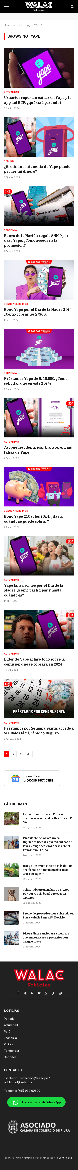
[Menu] (6, 6)
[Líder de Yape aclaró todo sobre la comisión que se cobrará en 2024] (39, 629)
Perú (7, 1031)
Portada (9, 1018)
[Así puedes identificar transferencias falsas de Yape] (39, 418)
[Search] (72, 6)
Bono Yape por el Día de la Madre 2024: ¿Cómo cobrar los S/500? (38, 312)
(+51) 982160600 (29, 1090)
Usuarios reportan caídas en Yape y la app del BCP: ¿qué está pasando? (37, 100)
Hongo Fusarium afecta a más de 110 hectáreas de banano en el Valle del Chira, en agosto (47, 870)
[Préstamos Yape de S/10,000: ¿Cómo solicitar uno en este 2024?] (39, 349)
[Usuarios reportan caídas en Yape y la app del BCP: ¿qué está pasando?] (39, 68)
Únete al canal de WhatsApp (41, 1102)
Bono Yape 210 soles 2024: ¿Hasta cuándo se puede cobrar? (33, 518)
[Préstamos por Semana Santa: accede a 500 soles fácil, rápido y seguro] (39, 698)
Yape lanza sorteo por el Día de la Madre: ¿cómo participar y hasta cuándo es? (33, 590)
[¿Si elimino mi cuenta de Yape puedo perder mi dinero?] (39, 137)
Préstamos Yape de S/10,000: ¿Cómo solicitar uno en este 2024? (35, 381)
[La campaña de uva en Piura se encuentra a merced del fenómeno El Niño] (11, 818)
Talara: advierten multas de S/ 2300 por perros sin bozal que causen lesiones (46, 893)
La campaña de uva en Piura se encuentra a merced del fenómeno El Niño (47, 818)
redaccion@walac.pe (34, 1078)
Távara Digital (64, 1157)
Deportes (10, 1057)
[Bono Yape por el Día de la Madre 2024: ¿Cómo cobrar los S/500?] (39, 280)
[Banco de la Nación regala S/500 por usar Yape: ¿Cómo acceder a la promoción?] (39, 206)
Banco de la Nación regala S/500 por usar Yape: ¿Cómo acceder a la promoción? (36, 240)
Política (8, 1044)
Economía (10, 1038)
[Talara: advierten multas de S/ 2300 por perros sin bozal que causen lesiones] (11, 894)
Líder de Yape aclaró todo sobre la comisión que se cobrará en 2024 (34, 661)
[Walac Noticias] (39, 6)
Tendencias (12, 1050)
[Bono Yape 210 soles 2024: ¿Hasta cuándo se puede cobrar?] (39, 486)
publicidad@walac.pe (18, 1082)
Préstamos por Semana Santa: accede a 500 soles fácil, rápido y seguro (39, 730)
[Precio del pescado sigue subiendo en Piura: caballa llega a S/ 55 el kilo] (11, 918)
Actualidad (11, 1025)
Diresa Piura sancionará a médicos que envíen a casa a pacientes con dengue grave (46, 937)
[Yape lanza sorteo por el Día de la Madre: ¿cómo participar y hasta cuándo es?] (39, 555)
